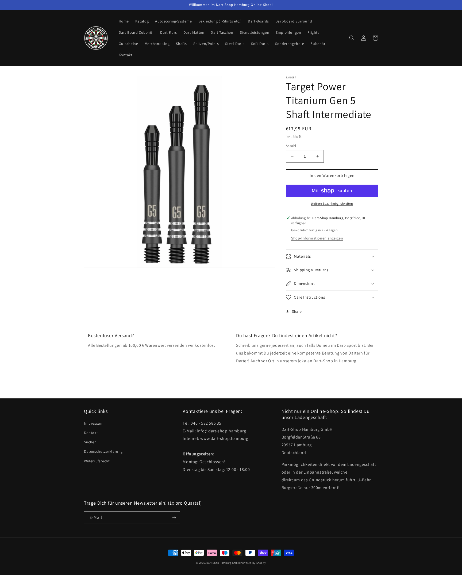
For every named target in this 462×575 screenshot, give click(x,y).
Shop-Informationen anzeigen (317, 238)
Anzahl (291, 145)
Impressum (93, 423)
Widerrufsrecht (97, 461)
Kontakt (91, 432)
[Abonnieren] (174, 517)
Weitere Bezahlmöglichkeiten (332, 203)
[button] (352, 38)
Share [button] (297, 311)
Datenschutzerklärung (103, 451)
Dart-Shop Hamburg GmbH (223, 563)
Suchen (90, 442)
